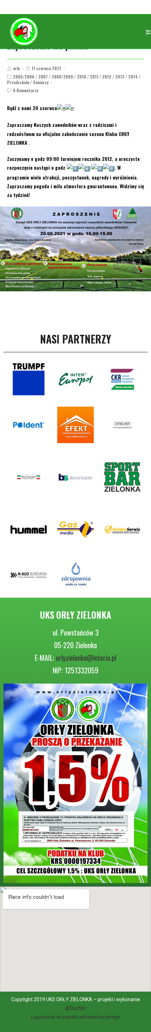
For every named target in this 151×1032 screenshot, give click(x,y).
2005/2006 (23, 77)
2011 (94, 77)
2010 (81, 77)
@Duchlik (75, 1008)
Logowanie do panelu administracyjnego (75, 1017)
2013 (119, 77)
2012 (106, 77)
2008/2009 (62, 77)
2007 (43, 77)
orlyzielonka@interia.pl (86, 657)
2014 (133, 77)
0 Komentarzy (25, 90)
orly (16, 68)
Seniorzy (40, 82)
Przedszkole (18, 82)
